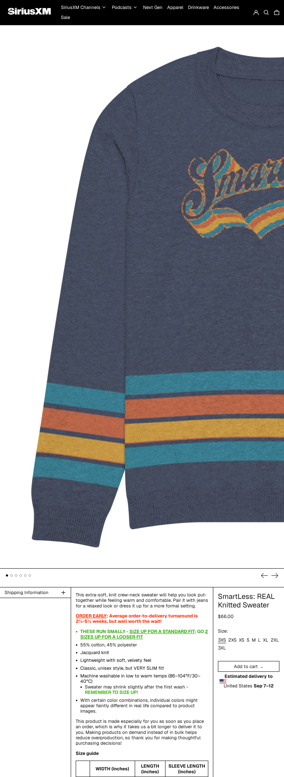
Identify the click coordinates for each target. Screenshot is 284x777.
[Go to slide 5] (25, 575)
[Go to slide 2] (11, 575)
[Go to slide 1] (7, 575)
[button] (266, 12)
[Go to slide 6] (30, 575)
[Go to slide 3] (16, 575)
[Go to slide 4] (21, 575)
